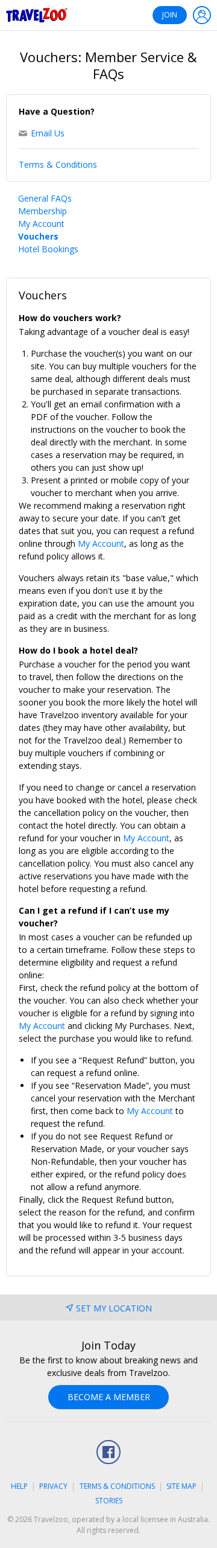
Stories (108, 1500)
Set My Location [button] (114, 1308)
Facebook (108, 1452)
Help (19, 1486)
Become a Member (109, 1397)
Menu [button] (202, 15)
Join (169, 15)
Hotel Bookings (48, 249)
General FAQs (45, 198)
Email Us (47, 133)
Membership (42, 211)
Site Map (181, 1486)
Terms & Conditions (58, 164)
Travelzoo (37, 15)
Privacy (53, 1486)
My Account (41, 223)
